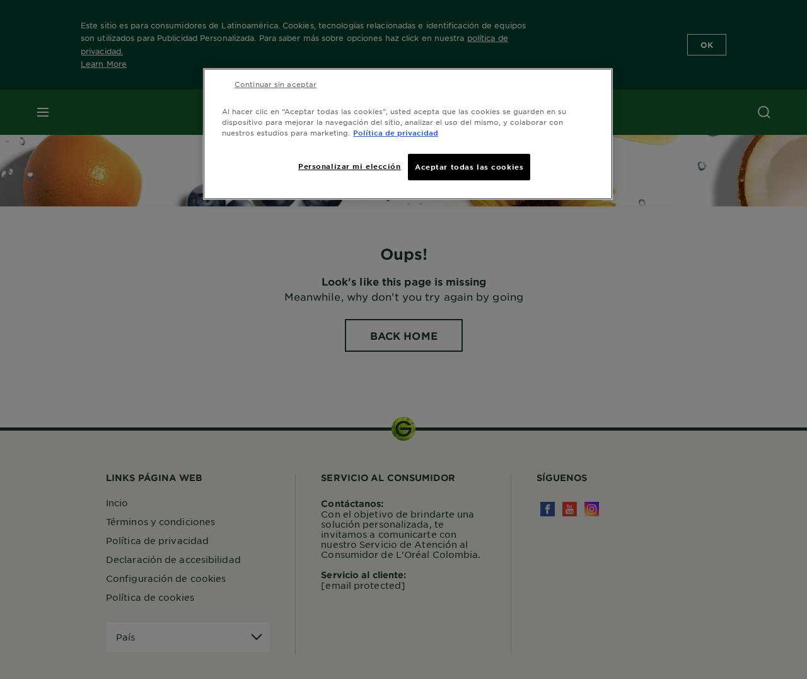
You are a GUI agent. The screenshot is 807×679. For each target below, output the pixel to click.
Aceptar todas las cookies (469, 166)
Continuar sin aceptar (275, 83)
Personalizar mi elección (349, 165)
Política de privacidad (395, 132)
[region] (408, 134)
